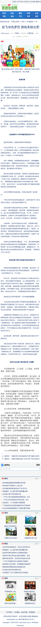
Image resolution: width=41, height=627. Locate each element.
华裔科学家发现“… (30, 591)
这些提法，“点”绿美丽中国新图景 (14, 502)
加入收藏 (32, 1)
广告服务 (17, 612)
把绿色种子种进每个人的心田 (12, 485)
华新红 (17, 33)
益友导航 (24, 612)
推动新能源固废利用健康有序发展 (14, 483)
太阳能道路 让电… (10, 591)
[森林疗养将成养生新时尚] (11, 523)
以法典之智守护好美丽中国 (12, 494)
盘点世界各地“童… (30, 526)
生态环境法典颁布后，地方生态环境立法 (16, 547)
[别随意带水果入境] (30, 535)
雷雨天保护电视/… (10, 603)
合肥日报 (30, 33)
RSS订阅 (20, 1)
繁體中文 (38, 1)
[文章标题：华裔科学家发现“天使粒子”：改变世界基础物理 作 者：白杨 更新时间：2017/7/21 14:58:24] (30, 589)
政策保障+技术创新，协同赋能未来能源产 (17, 564)
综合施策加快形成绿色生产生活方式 (15, 488)
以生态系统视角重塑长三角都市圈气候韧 (16, 508)
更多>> (37, 478)
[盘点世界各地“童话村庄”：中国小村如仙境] (30, 523)
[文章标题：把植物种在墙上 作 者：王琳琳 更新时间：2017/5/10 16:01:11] (30, 600)
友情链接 (32, 612)
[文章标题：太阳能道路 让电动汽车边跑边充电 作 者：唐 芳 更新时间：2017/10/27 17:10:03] (10, 589)
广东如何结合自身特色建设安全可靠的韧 (16, 505)
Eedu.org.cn (5, 33)
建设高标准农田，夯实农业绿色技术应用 (16, 558)
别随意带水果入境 (30, 538)
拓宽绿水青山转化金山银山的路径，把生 (16, 555)
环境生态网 (15, 21)
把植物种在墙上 (30, 603)
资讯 (22, 21)
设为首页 (26, 1)
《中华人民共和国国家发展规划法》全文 (16, 497)
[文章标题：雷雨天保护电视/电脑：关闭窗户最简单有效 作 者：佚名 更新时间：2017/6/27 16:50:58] (10, 600)
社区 (36, 16)
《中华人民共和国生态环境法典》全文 (16, 500)
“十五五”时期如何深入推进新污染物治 (15, 561)
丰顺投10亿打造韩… (11, 538)
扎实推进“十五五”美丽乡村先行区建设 (15, 572)
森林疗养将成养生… (11, 526)
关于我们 (9, 612)
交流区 (14, 1)
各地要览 (30, 21)
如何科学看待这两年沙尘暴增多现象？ (16, 553)
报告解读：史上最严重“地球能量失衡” (15, 491)
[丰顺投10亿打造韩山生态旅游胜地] (11, 535)
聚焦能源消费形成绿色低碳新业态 (14, 567)
